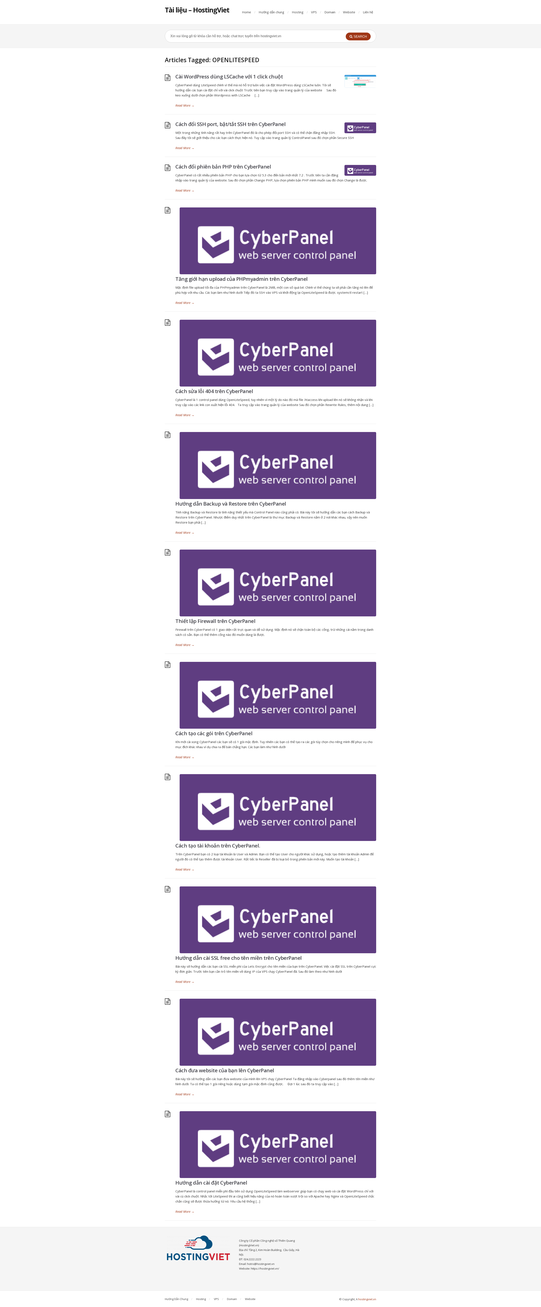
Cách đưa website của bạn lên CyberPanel (224, 1070)
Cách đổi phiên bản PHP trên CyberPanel (223, 166)
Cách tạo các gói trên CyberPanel (213, 733)
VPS (314, 12)
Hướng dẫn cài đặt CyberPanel (211, 1182)
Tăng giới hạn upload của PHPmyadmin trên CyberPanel (241, 278)
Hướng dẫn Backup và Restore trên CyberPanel (230, 503)
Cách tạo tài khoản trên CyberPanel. (217, 845)
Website (349, 12)
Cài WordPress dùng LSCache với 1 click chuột (229, 76)
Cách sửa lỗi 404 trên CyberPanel (214, 391)
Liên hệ (368, 12)
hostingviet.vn (367, 1299)
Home (246, 12)
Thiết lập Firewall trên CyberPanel (215, 620)
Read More (184, 105)
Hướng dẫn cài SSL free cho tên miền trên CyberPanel (238, 957)
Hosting (297, 12)
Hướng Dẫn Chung (176, 1299)
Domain (329, 12)
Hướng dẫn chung (271, 12)
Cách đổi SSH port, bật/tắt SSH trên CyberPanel (230, 124)
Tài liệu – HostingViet (197, 9)
